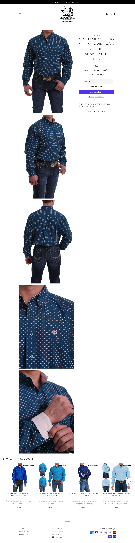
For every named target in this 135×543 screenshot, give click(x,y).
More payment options (96, 97)
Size (96, 66)
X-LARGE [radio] (11, 504)
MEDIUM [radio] (54, 501)
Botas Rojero (111, 529)
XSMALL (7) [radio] (74, 501)
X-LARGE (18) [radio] (88, 504)
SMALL (96, 70)
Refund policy (24, 534)
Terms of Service (25, 532)
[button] (130, 481)
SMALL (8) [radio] (82, 501)
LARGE (91, 74)
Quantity (83, 81)
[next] (130, 486)
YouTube (58, 537)
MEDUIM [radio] (22, 501)
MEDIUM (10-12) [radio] (91, 501)
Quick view (19, 479)
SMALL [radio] (16, 501)
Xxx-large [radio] (26, 504)
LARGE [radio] (28, 501)
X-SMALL (87, 70)
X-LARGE (100, 74)
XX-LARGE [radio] (19, 504)
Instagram (58, 532)
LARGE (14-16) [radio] (79, 504)
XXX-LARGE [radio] (123, 504)
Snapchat (58, 534)
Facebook (58, 529)
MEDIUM (106, 70)
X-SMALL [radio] (9, 501)
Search (21, 529)
